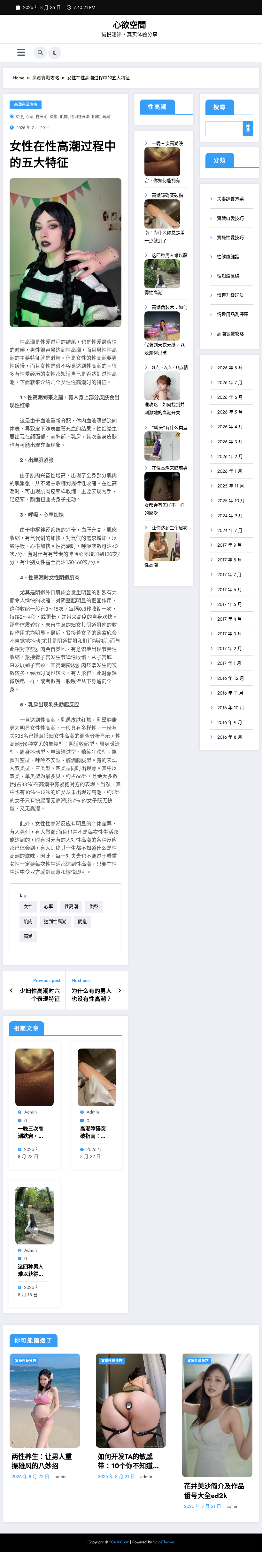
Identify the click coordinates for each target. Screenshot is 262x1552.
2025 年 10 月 (231, 500)
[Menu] (21, 52)
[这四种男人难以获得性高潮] (162, 276)
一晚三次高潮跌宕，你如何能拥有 (30, 1132)
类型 (54, 117)
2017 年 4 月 (229, 619)
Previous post (46, 980)
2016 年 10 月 (230, 707)
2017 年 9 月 (229, 545)
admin (30, 1112)
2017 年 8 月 (229, 560)
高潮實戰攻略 (25, 105)
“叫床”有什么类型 (170, 427)
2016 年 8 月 (229, 737)
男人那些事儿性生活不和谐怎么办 (214, 1442)
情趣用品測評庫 (232, 314)
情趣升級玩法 (230, 295)
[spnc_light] (54, 52)
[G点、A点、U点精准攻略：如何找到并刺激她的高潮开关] (162, 388)
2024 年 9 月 (230, 515)
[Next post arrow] (119, 990)
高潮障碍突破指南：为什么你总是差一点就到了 (93, 1132)
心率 (29, 117)
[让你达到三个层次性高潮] (162, 548)
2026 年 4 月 (230, 426)
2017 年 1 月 (229, 663)
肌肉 (64, 117)
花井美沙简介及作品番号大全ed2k (128, 1491)
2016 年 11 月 (230, 693)
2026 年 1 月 (229, 471)
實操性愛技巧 (230, 237)
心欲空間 (129, 25)
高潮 (106, 117)
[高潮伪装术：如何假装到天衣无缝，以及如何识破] (162, 328)
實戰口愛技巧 (230, 218)
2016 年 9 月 (229, 722)
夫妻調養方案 (230, 199)
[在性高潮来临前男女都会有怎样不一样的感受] (162, 488)
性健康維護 (228, 256)
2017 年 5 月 (229, 604)
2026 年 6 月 (230, 397)
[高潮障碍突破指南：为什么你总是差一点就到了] (162, 216)
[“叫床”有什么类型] (162, 448)
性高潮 (41, 117)
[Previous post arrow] (11, 990)
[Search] (40, 53)
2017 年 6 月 (229, 589)
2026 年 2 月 (230, 456)
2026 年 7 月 (230, 382)
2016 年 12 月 (230, 678)
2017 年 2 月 (229, 648)
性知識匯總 (228, 276)
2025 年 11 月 (230, 486)
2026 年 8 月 (230, 368)
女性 (19, 117)
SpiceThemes (163, 1542)
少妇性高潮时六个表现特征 (40, 995)
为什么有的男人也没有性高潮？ (92, 995)
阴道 (96, 117)
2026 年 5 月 (230, 412)
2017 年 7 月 (229, 574)
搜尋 (219, 107)
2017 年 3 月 (229, 634)
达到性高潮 (79, 117)
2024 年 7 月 (230, 530)
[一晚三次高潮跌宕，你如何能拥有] (162, 164)
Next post (81, 980)
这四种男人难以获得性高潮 (30, 1270)
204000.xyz (119, 1542)
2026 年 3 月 (230, 441)
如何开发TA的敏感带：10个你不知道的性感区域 (42, 1461)
